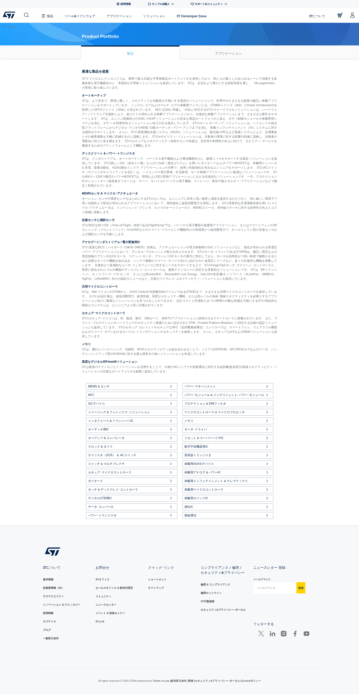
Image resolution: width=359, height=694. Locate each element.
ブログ (47, 629)
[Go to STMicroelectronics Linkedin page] (272, 634)
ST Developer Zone (191, 16)
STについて (317, 16)
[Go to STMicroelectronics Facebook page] (295, 634)
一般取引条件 (51, 638)
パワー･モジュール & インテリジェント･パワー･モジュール (224, 395)
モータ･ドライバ (195, 429)
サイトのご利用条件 (160, 680)
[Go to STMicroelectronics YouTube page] (306, 634)
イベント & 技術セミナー (110, 613)
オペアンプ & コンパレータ (106, 438)
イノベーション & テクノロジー (61, 604)
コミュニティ (103, 596)
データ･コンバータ (100, 506)
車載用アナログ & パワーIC (202, 472)
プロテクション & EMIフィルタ (205, 403)
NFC (91, 395)
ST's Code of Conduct (215, 601)
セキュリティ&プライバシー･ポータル (223, 609)
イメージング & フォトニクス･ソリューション (119, 412)
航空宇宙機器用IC (196, 446)
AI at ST (100, 621)
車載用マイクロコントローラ (203, 489)
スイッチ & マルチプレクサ (106, 463)
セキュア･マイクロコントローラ (109, 472)
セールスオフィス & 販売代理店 (114, 587)
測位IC (188, 506)
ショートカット (157, 579)
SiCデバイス (96, 403)
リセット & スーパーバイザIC (204, 438)
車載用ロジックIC (196, 498)
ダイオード (95, 481)
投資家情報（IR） (53, 587)
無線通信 (190, 515)
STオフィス (102, 579)
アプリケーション (119, 16)
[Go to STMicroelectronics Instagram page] (283, 634)
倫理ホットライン (211, 592)
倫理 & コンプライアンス (215, 584)
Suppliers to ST (53, 621)
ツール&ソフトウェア (80, 16)
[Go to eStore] (340, 15)
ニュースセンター (106, 604)
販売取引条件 (181, 680)
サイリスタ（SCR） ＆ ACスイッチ (112, 455)
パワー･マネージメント (200, 386)
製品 (50, 16)
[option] (130, 52)
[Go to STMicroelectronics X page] (262, 634)
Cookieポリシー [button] (256, 680)
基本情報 (48, 579)
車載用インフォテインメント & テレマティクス (216, 481)
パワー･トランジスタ (102, 515)
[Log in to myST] (352, 15)
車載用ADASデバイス (199, 463)
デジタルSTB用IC (100, 498)
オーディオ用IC (98, 429)
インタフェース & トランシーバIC (111, 420)
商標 (194, 680)
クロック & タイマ (100, 446)
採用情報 (48, 613)
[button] (26, 15)
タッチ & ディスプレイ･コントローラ (113, 489)
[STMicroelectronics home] (10, 15)
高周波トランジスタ (197, 455)
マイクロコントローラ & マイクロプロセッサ (214, 412)
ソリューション (154, 16)
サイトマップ (156, 587)
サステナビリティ (53, 596)
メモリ (188, 420)
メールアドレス (261, 579)
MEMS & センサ (99, 386)
